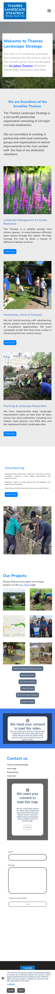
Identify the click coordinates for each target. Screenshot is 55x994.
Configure (11, 984)
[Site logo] (15, 10)
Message (11, 865)
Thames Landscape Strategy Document (27, 668)
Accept (27, 827)
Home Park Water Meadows (27, 695)
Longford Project (28, 688)
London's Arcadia (27, 702)
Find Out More (10, 251)
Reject (21, 990)
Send (27, 904)
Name (10, 852)
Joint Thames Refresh (27, 682)
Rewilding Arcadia (27, 675)
